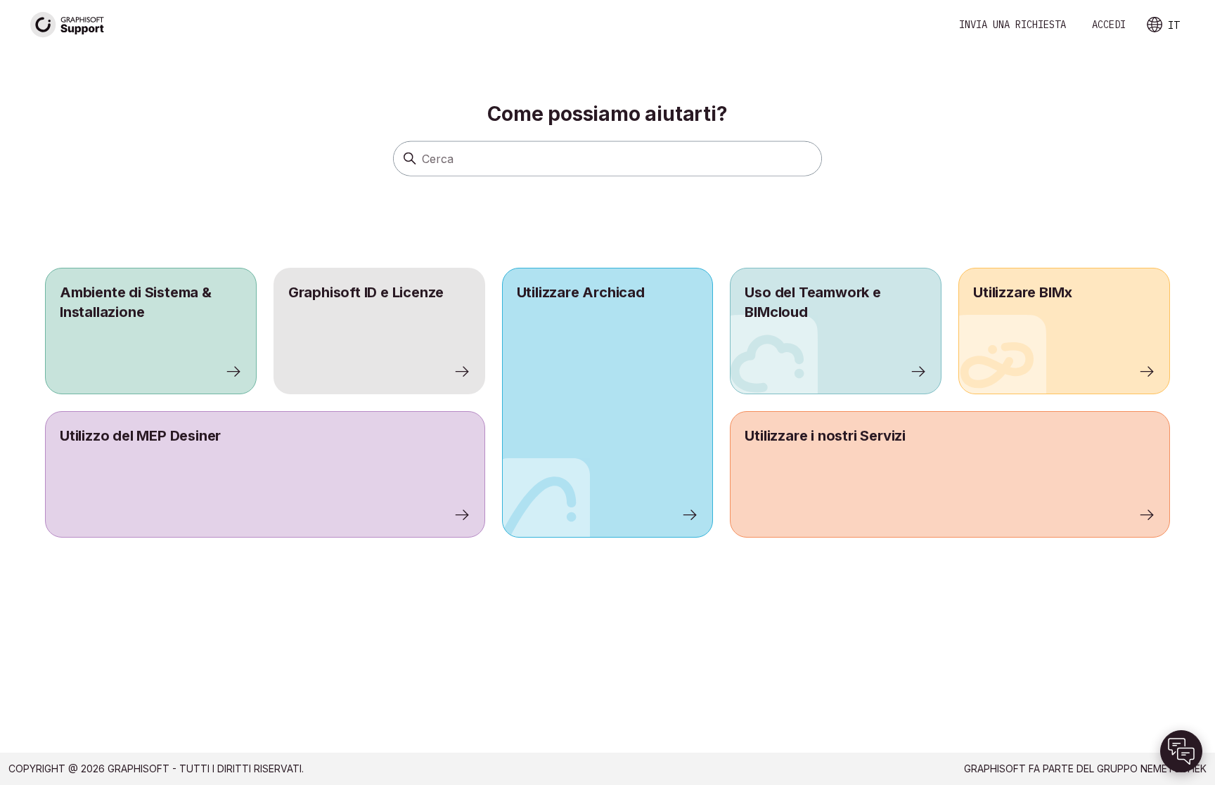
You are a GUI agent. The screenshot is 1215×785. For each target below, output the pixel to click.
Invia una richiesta (1012, 24)
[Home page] (67, 25)
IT (1173, 25)
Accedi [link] (1109, 24)
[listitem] (608, 403)
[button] (1181, 751)
